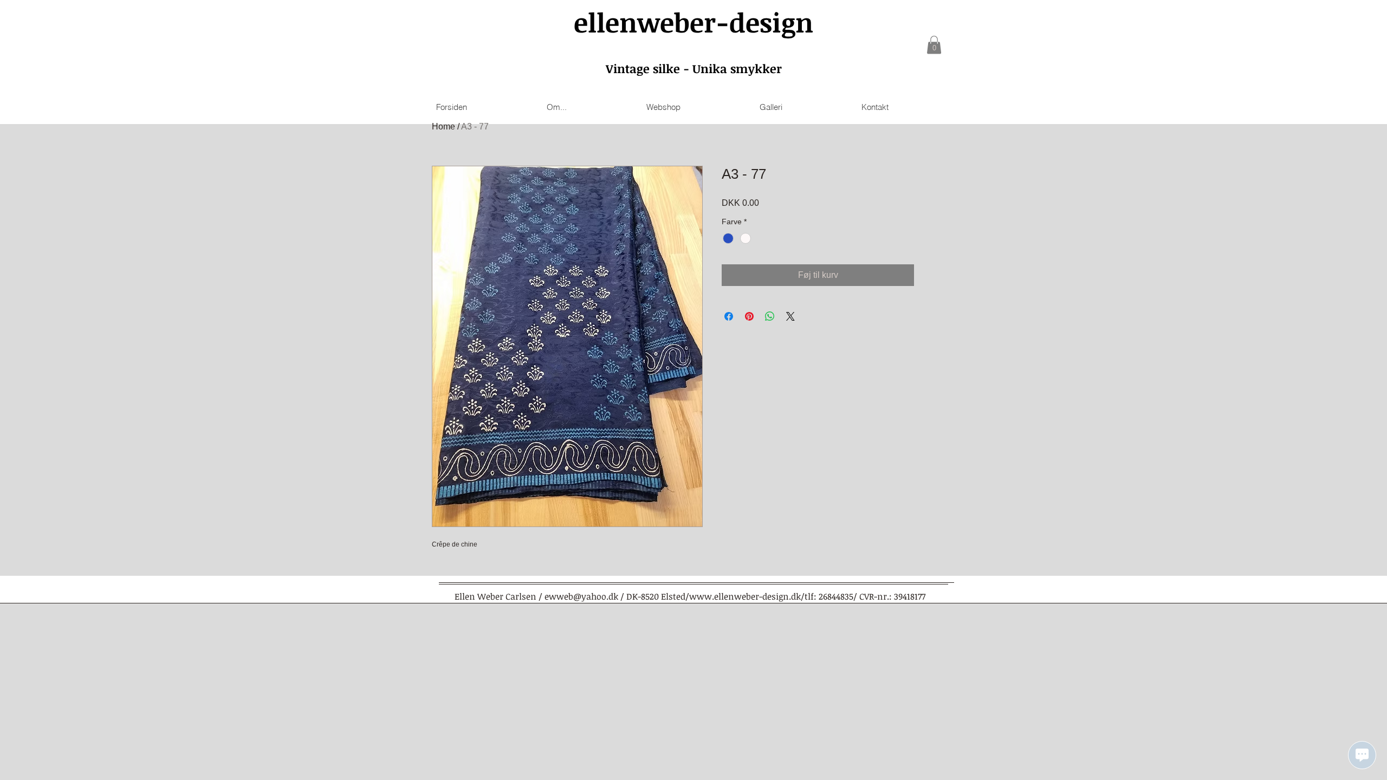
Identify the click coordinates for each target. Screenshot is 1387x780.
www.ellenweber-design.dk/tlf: (752, 596)
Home (443, 126)
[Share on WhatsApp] (769, 316)
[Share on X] (790, 316)
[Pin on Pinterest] (749, 316)
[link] (934, 45)
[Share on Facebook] (728, 316)
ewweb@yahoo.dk (581, 596)
